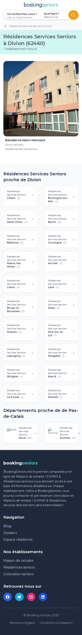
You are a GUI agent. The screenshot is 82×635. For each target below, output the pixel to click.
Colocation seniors (18, 574)
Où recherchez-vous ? (22, 14)
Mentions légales (22, 623)
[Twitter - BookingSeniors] (19, 597)
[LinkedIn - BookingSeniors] (43, 597)
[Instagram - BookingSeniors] (31, 597)
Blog (7, 526)
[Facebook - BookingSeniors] (7, 597)
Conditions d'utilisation (56, 623)
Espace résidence (18, 540)
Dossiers (10, 533)
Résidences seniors (19, 567)
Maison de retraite (18, 561)
